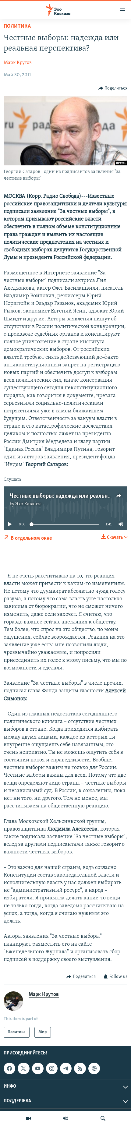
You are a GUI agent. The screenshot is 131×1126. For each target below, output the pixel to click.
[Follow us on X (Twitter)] (23, 1068)
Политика (17, 26)
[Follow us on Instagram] (52, 1068)
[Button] (113, 88)
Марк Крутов (18, 62)
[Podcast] (94, 1068)
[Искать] (103, 1118)
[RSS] (80, 1068)
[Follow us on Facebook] (9, 1068)
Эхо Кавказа (28, 504)
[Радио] (65, 1118)
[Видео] (28, 1118)
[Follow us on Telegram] (66, 1068)
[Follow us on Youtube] (38, 1068)
